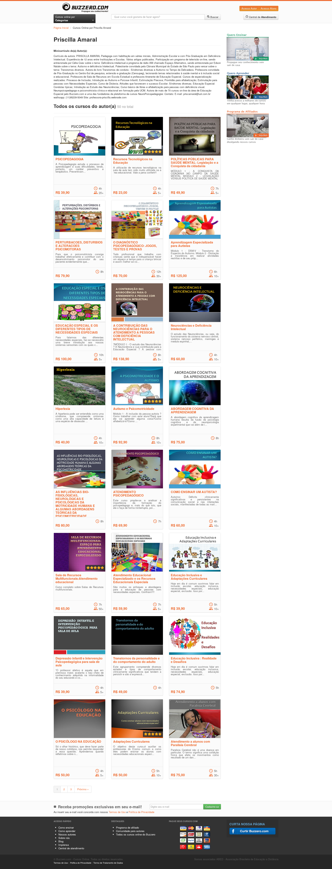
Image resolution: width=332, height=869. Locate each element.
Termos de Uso (117, 812)
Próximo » (83, 789)
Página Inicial (61, 28)
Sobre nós (64, 838)
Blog (60, 841)
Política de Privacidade (141, 812)
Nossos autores (67, 834)
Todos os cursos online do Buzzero (135, 834)
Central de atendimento (71, 848)
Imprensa (63, 845)
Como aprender (66, 831)
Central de (262, 17)
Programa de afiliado (127, 827)
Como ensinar (66, 827)
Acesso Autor (249, 8)
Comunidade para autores (130, 831)
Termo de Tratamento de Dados (108, 862)
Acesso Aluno (268, 8)
